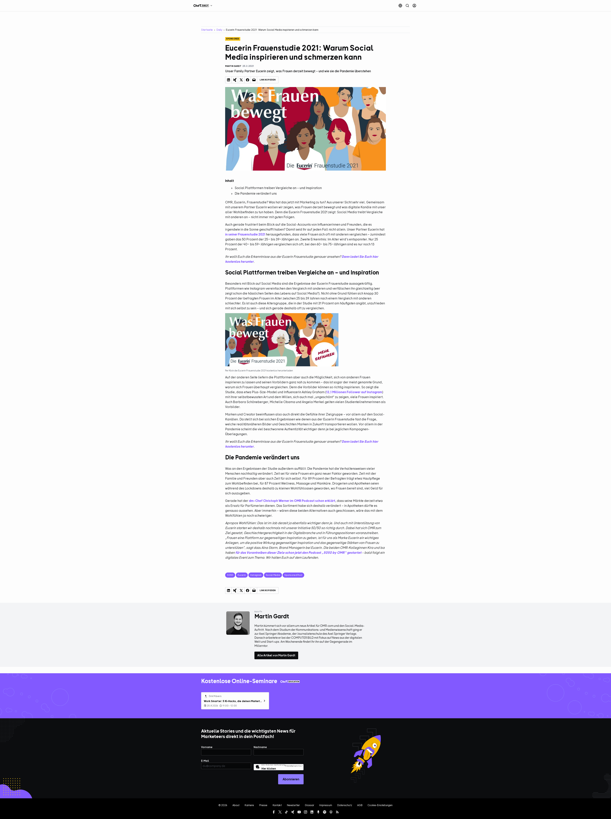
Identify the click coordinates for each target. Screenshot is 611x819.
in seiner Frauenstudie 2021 (245, 234)
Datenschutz (344, 805)
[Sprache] (400, 5)
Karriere (249, 805)
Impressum (325, 805)
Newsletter (293, 805)
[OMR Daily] (203, 5)
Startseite (207, 30)
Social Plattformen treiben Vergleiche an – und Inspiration (278, 188)
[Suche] (407, 5)
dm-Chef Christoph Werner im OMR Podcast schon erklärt (292, 501)
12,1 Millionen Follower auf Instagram (354, 392)
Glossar (309, 805)
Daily (219, 30)
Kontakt (277, 805)
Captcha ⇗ (294, 766)
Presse (263, 805)
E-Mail (205, 760)
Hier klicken (268, 768)
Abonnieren (291, 779)
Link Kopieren (268, 80)
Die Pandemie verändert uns (256, 193)
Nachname (260, 747)
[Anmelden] (414, 5)
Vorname (206, 747)
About (236, 805)
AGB (359, 805)
